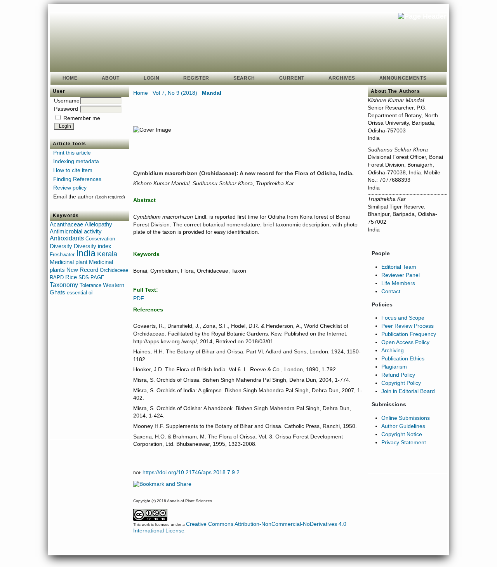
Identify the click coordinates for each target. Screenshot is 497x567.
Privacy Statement (403, 442)
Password (66, 109)
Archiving (392, 350)
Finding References (77, 179)
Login (151, 78)
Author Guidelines (403, 426)
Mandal (211, 93)
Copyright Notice (401, 434)
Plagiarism (394, 367)
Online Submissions (405, 418)
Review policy (70, 187)
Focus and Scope (402, 318)
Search (244, 78)
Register (196, 78)
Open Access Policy (405, 342)
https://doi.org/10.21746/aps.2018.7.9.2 (191, 472)
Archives (341, 78)
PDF (138, 298)
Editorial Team (398, 267)
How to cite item (72, 170)
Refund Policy (398, 375)
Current (291, 78)
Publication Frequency (408, 334)
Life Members (398, 283)
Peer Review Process (407, 326)
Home (70, 78)
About (111, 78)
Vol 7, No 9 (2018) (175, 93)
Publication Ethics (402, 358)
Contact (390, 291)
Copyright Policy (401, 383)
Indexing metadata (76, 161)
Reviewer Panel (400, 275)
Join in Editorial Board (408, 391)
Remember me (81, 118)
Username (67, 100)
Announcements (403, 78)
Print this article (72, 153)
